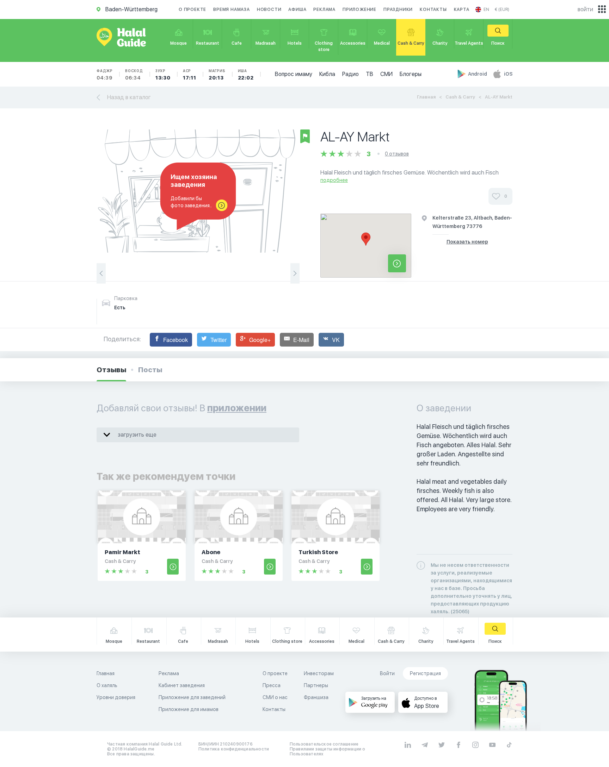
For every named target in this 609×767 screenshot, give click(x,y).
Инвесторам (319, 673)
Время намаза (231, 9)
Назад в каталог (129, 97)
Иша (246, 75)
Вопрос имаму (293, 74)
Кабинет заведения (182, 685)
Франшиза (316, 697)
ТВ (369, 74)
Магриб (217, 75)
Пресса (272, 685)
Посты (150, 370)
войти (585, 9)
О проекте (192, 9)
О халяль (107, 685)
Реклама (324, 9)
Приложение (359, 9)
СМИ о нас (275, 697)
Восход (134, 75)
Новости (269, 9)
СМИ (386, 74)
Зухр (163, 75)
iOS (508, 74)
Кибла (327, 74)
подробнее (334, 180)
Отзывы (111, 370)
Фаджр (105, 75)
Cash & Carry (460, 97)
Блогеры (411, 74)
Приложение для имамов (189, 709)
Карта (461, 9)
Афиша (297, 9)
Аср (189, 75)
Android (478, 74)
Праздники (398, 9)
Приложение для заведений (192, 697)
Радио (350, 74)
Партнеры (316, 685)
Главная (426, 97)
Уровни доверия (116, 697)
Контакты (433, 9)
